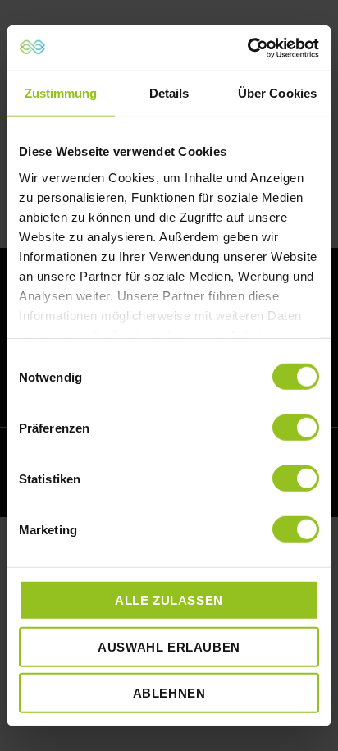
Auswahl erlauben (169, 646)
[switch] (295, 427)
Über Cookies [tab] (277, 93)
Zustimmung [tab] (61, 93)
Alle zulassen (169, 600)
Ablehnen (169, 693)
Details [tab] (169, 93)
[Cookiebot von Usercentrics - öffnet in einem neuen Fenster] (247, 47)
